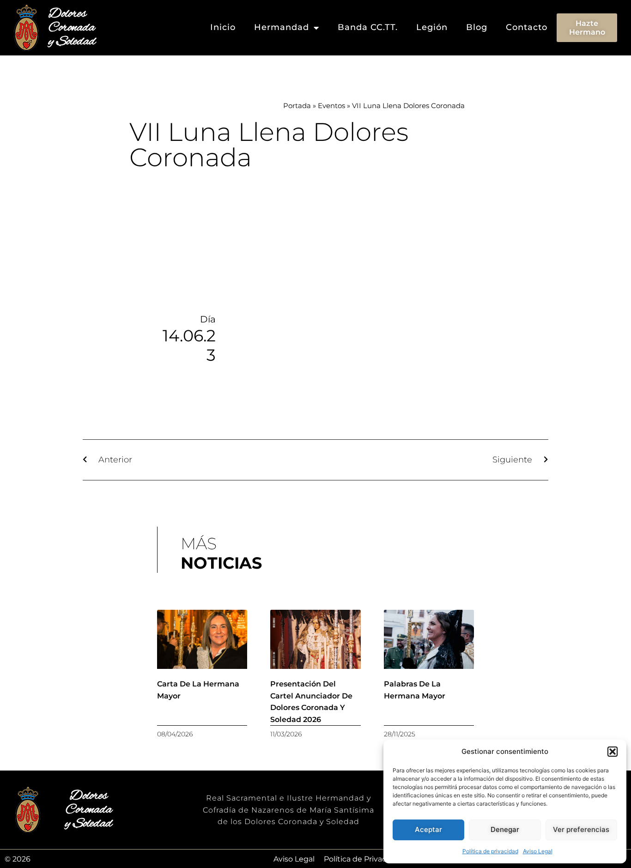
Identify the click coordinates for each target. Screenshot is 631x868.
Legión (432, 27)
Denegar (505, 829)
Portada (297, 105)
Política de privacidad (490, 851)
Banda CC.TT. (368, 27)
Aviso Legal (537, 851)
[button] (612, 751)
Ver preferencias (581, 829)
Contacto (526, 27)
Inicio (223, 27)
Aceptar (428, 829)
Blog (476, 27)
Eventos (331, 105)
